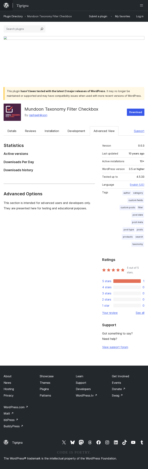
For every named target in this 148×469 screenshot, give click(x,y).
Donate (118, 389)
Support (139, 131)
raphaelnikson (38, 115)
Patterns (45, 395)
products (128, 236)
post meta (137, 222)
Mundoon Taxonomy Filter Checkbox (61, 109)
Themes (45, 382)
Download (135, 112)
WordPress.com (16, 407)
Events (116, 382)
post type (129, 229)
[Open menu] (142, 5)
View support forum (115, 347)
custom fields (136, 200)
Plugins (44, 389)
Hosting (9, 389)
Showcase (47, 376)
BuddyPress (13, 426)
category (138, 193)
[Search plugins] (41, 29)
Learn (79, 376)
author (126, 193)
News (7, 382)
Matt (9, 413)
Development (76, 131)
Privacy (9, 395)
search (139, 236)
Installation (52, 131)
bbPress (11, 420)
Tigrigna (17, 442)
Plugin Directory (13, 16)
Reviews (30, 131)
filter (140, 207)
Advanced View (104, 131)
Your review (110, 313)
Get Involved (120, 376)
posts (140, 229)
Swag (117, 395)
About (8, 376)
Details (11, 131)
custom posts (128, 207)
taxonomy (137, 244)
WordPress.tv (86, 395)
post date (138, 214)
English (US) (137, 184)
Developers (83, 389)
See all (140, 313)
